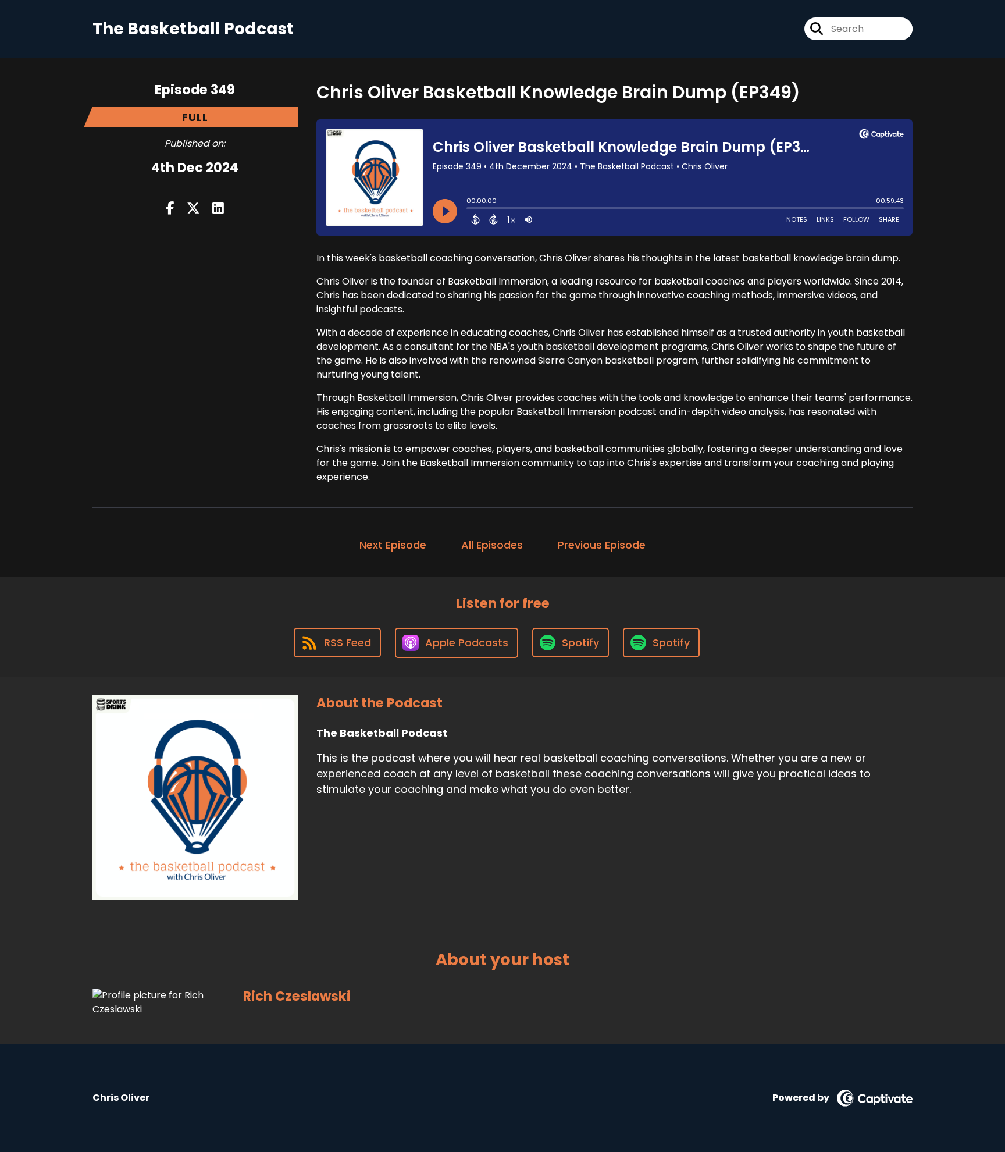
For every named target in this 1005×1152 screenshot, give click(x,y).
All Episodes (492, 545)
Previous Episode (602, 545)
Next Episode (392, 545)
